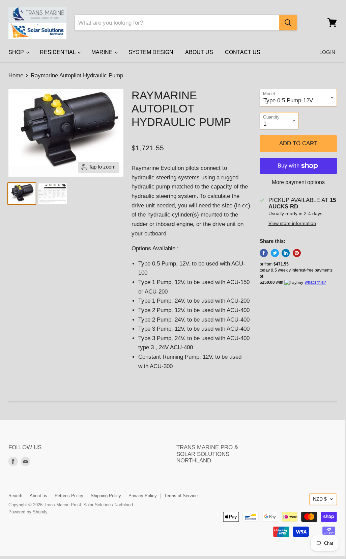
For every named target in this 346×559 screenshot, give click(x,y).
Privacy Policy (142, 495)
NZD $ (320, 499)
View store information (292, 223)
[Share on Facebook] (264, 253)
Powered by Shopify (28, 511)
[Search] (288, 22)
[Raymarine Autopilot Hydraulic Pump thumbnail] (22, 193)
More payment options (298, 182)
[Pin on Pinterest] (297, 253)
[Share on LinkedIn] (286, 253)
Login (327, 52)
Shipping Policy (106, 495)
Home (15, 75)
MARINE (102, 52)
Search (15, 495)
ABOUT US (199, 52)
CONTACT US (242, 52)
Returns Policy (69, 495)
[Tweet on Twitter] (275, 253)
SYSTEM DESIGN (150, 52)
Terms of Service (181, 495)
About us (38, 495)
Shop (16, 52)
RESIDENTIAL (58, 52)
